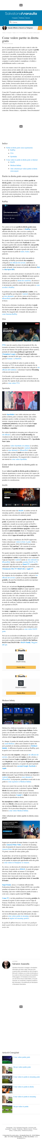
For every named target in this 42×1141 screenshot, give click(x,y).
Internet (27, 18)
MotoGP (18, 358)
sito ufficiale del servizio (17, 262)
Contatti (14, 1129)
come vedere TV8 (13, 383)
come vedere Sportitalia (19, 459)
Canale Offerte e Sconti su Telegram (20, 28)
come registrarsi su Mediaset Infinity (19, 781)
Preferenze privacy (27, 1130)
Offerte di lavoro (27, 1129)
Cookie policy (17, 1130)
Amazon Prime (7, 849)
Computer (15, 18)
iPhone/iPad (6, 298)
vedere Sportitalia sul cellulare (20, 446)
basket (27, 251)
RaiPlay (12, 150)
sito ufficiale (6, 434)
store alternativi (9, 296)
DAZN (12, 162)
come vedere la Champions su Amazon (16, 862)
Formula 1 (10, 358)
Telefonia (21, 18)
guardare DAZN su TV (30, 562)
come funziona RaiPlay (9, 314)
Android (25, 294)
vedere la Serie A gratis (23, 542)
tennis (22, 251)
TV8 (11, 153)
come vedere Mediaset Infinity (18, 810)
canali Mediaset (9, 743)
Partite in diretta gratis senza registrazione (19, 148)
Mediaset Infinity (15, 165)
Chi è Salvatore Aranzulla (20, 1127)
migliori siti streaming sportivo (19, 918)
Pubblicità (20, 1129)
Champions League (9, 354)
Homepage (9, 1127)
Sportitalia (13, 156)
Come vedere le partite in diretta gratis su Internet (22, 160)
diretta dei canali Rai (24, 280)
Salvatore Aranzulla (8, 43)
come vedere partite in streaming (18, 916)
